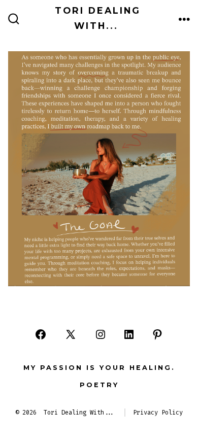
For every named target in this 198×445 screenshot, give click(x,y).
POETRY (99, 385)
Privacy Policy (158, 412)
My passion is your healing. (99, 367)
